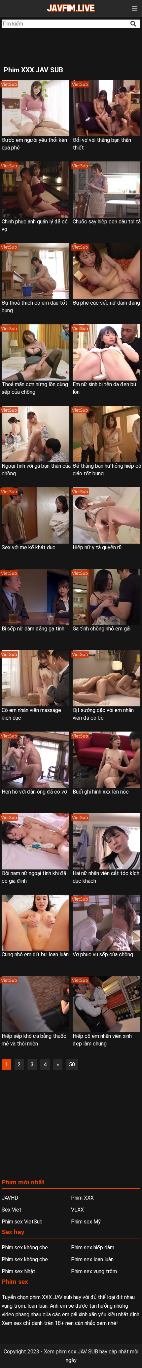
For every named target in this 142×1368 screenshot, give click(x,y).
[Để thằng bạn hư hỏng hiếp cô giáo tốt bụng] (106, 434)
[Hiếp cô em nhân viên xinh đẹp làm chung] (106, 1004)
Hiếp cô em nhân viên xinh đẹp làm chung (102, 1040)
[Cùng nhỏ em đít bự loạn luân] (35, 923)
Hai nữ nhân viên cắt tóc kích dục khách (106, 877)
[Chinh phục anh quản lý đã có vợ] (35, 189)
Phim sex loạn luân (92, 1259)
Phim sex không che (25, 1247)
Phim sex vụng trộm (94, 1271)
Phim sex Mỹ (86, 1222)
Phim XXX (82, 1198)
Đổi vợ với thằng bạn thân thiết (102, 144)
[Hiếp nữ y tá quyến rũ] (106, 515)
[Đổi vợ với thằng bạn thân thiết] (106, 108)
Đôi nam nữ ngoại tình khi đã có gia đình (34, 877)
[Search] (133, 24)
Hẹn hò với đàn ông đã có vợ (34, 792)
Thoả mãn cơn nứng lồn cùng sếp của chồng (35, 388)
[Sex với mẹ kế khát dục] (35, 515)
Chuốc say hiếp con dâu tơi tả (107, 221)
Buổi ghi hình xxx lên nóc (101, 792)
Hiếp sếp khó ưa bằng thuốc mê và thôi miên (34, 1040)
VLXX (77, 1210)
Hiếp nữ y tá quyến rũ (97, 547)
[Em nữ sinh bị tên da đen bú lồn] (106, 352)
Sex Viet (11, 1210)
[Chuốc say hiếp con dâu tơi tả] (106, 189)
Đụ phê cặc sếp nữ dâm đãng (106, 303)
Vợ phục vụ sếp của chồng (103, 954)
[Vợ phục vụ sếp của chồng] (106, 923)
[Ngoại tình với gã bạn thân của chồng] (35, 434)
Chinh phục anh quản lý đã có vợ (35, 225)
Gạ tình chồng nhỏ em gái (101, 628)
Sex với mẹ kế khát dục (28, 547)
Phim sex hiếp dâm (92, 1247)
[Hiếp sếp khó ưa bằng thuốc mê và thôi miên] (35, 1004)
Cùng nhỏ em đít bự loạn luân (35, 954)
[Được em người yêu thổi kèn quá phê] (35, 108)
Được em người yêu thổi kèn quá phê (34, 144)
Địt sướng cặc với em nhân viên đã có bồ (103, 714)
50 (72, 1064)
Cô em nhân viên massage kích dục (31, 714)
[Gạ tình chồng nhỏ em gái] (106, 597)
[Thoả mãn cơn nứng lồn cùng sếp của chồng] (35, 352)
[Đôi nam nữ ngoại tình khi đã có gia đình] (35, 841)
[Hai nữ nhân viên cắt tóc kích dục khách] (106, 841)
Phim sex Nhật (18, 1271)
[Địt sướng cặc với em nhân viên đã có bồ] (106, 678)
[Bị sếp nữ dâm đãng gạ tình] (35, 597)
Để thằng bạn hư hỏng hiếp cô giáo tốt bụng (107, 470)
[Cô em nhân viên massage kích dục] (35, 678)
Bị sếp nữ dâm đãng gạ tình (33, 628)
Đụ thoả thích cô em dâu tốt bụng (34, 307)
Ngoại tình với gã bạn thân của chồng (36, 470)
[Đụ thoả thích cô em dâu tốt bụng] (35, 271)
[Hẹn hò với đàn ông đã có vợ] (35, 760)
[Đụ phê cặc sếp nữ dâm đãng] (106, 271)
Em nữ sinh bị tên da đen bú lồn (104, 388)
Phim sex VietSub (22, 1222)
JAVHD (10, 1198)
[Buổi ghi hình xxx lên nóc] (106, 760)
